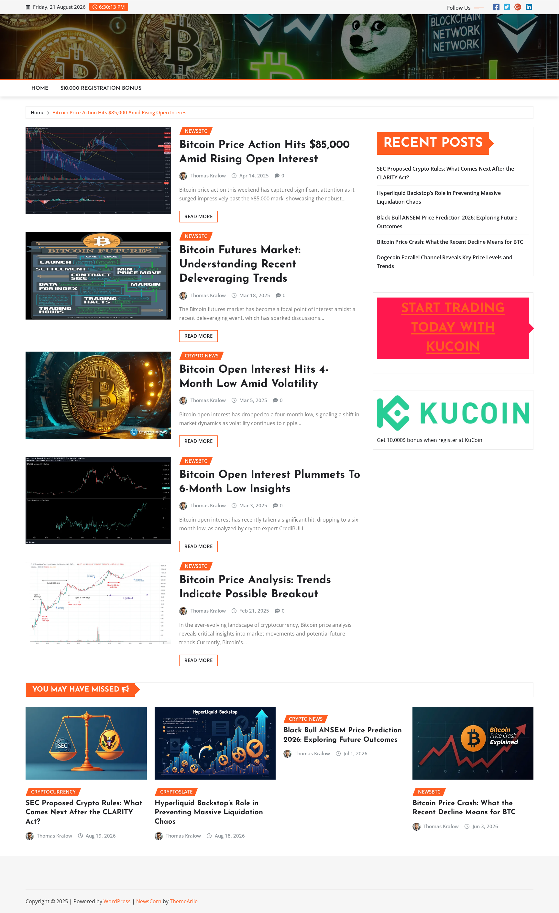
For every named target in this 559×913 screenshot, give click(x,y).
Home (40, 88)
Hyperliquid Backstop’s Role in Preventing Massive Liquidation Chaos (209, 813)
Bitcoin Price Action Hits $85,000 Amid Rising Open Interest (120, 112)
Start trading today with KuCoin (453, 328)
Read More (198, 216)
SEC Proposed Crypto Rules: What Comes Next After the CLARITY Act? (84, 813)
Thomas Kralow (208, 175)
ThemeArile (184, 901)
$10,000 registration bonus (100, 88)
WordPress (117, 901)
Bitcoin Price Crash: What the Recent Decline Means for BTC (450, 241)
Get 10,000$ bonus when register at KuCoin (429, 440)
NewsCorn (148, 901)
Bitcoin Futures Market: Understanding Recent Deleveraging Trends (240, 265)
